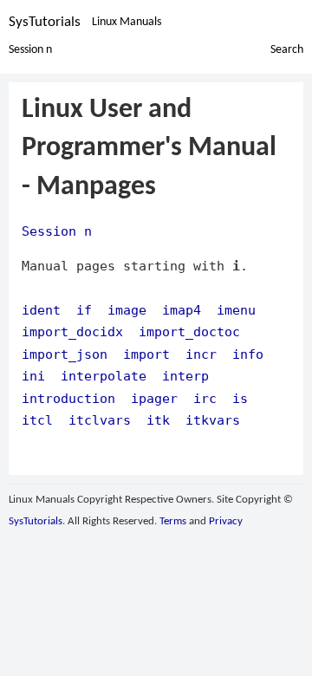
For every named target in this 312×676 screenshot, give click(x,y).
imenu (236, 309)
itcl (37, 420)
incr (201, 354)
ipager (154, 398)
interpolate (103, 375)
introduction (68, 398)
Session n (30, 49)
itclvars (99, 420)
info (247, 354)
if (84, 309)
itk (158, 420)
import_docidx (72, 331)
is (240, 398)
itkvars (212, 420)
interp (185, 375)
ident (41, 309)
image (126, 309)
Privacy (226, 521)
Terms (172, 521)
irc (205, 398)
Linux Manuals (126, 22)
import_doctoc (189, 331)
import (146, 354)
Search (286, 49)
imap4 (181, 309)
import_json (64, 354)
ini (33, 375)
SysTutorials (45, 22)
